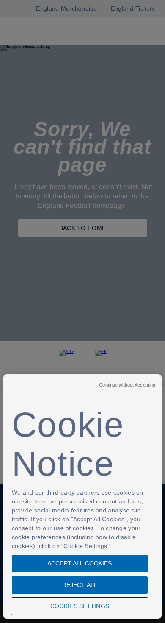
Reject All (79, 584)
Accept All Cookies (79, 563)
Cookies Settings (79, 606)
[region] (82, 496)
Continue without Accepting (127, 384)
